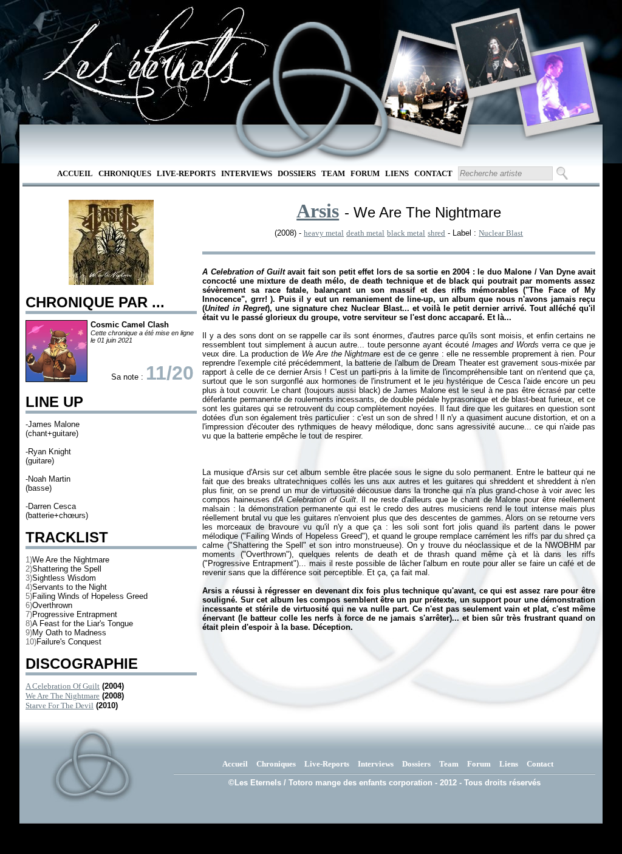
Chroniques (124, 173)
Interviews (246, 173)
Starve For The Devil (60, 705)
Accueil (75, 173)
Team (333, 173)
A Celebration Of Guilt (63, 686)
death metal (365, 232)
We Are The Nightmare (63, 695)
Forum (365, 173)
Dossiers (297, 173)
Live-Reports (186, 173)
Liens (397, 173)
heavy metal (324, 232)
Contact (433, 173)
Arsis (317, 211)
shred (436, 232)
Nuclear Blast (501, 232)
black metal (406, 232)
